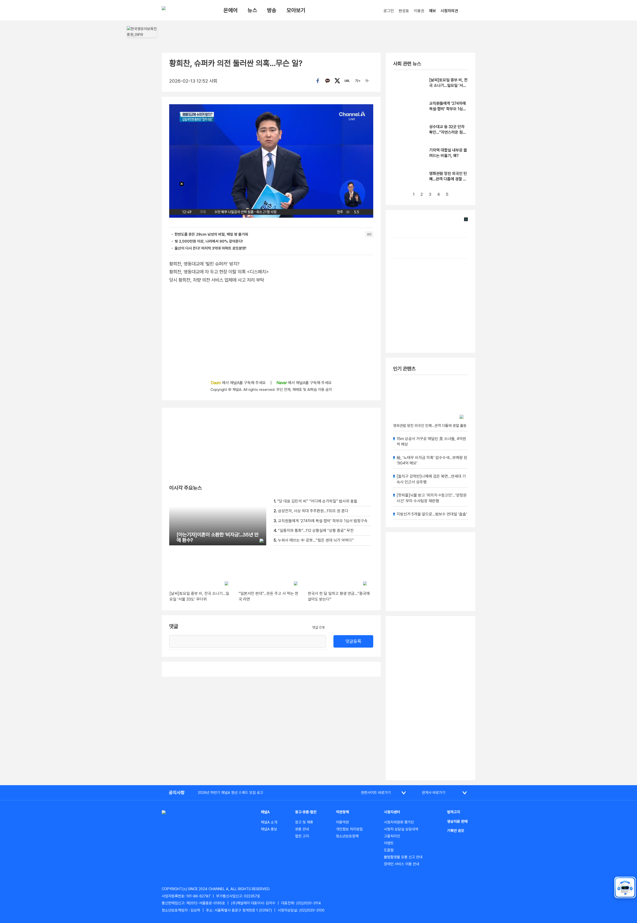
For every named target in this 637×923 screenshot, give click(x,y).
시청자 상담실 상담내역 (401, 829)
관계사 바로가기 (433, 792)
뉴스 (252, 10)
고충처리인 (392, 836)
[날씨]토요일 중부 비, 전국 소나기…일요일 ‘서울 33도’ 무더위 (448, 86)
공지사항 (177, 792)
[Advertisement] (430, 698)
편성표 (404, 10)
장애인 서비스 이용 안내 (401, 864)
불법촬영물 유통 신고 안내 (403, 857)
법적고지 (453, 812)
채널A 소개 (269, 822)
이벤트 (389, 843)
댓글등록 (353, 641)
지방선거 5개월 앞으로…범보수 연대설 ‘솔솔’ (432, 514)
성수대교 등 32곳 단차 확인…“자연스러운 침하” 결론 (447, 132)
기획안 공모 (455, 830)
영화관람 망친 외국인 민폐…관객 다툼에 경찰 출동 (448, 179)
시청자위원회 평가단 (399, 822)
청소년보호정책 (347, 836)
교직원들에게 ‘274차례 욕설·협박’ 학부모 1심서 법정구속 (447, 109)
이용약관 (342, 822)
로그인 (388, 10)
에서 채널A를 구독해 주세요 (239, 382)
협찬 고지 (302, 836)
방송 (271, 10)
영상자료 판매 (457, 821)
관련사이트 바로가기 (376, 792)
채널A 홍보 (269, 829)
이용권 (419, 10)
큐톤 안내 (302, 829)
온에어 (230, 10)
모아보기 (295, 10)
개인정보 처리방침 (349, 829)
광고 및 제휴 (304, 822)
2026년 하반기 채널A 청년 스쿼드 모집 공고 (230, 792)
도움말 (389, 850)
